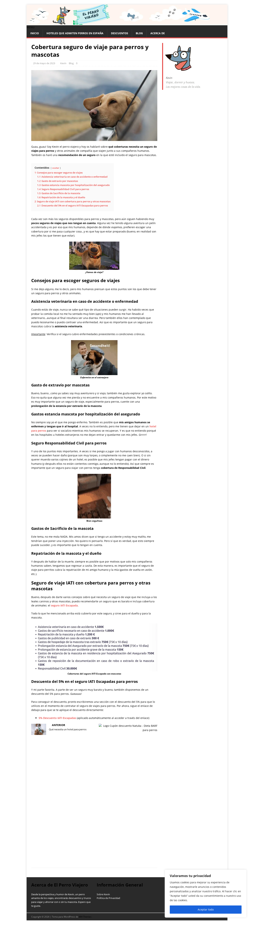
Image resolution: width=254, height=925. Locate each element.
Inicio (34, 33)
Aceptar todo (206, 909)
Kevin (63, 63)
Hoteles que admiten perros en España (74, 33)
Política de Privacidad (108, 898)
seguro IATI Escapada (64, 605)
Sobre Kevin (103, 894)
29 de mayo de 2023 (44, 63)
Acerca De (157, 33)
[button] (30, 27)
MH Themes (85, 916)
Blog (139, 33)
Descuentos (119, 33)
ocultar (55, 167)
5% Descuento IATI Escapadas (57, 718)
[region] (206, 894)
